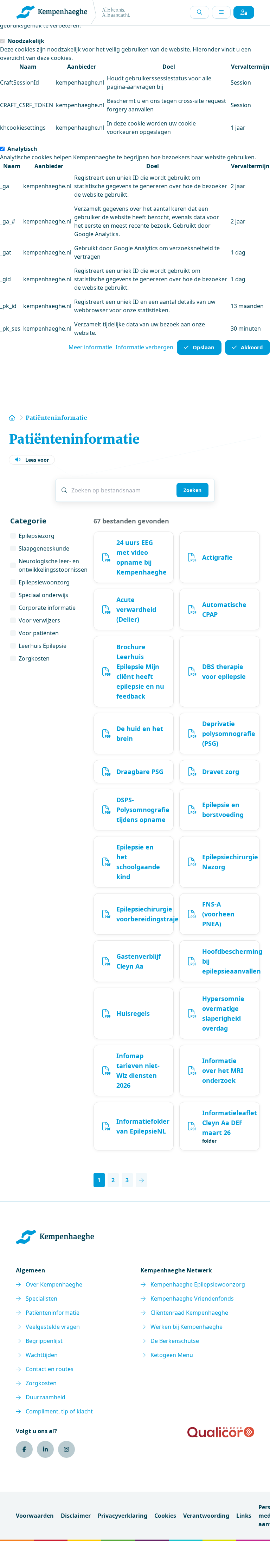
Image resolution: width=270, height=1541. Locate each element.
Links (243, 1515)
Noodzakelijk (25, 41)
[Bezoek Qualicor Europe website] (220, 1432)
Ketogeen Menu (171, 1355)
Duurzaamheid (45, 1397)
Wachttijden (42, 1355)
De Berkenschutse (174, 1341)
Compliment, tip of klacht (59, 1411)
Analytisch (22, 149)
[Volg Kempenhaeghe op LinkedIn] (45, 1449)
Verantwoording (206, 1515)
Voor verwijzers (39, 620)
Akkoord (252, 347)
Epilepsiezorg (36, 536)
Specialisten (41, 1298)
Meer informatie (90, 347)
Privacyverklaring (122, 1515)
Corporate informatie (47, 608)
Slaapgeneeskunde (44, 548)
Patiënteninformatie (52, 1312)
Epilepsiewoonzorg (44, 582)
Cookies (165, 1515)
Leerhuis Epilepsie (42, 646)
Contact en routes (49, 1369)
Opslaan (203, 347)
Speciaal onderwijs (43, 595)
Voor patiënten (39, 633)
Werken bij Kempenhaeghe (186, 1327)
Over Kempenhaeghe (54, 1284)
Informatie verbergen (144, 347)
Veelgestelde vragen (53, 1327)
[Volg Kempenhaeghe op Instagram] (66, 1449)
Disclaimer (76, 1515)
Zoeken (192, 490)
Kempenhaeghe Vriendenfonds (192, 1298)
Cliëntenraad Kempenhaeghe (189, 1312)
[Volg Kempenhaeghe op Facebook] (24, 1449)
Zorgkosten (34, 658)
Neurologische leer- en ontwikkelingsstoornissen (53, 565)
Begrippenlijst (44, 1341)
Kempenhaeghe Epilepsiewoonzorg (197, 1284)
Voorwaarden (35, 1515)
